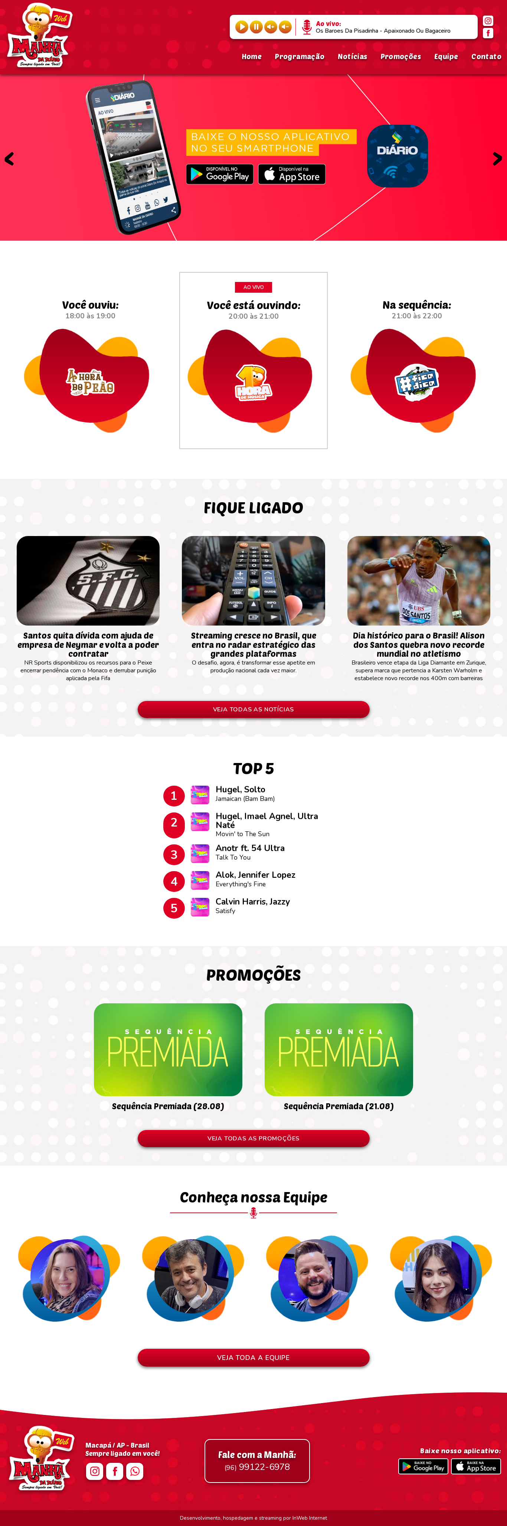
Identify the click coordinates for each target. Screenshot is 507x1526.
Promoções (401, 56)
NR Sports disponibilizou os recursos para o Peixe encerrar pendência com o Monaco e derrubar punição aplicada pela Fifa (88, 656)
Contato (486, 56)
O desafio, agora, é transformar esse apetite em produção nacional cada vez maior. (253, 652)
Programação (299, 56)
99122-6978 (257, 1461)
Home (252, 56)
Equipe (446, 56)
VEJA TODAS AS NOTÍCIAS (253, 709)
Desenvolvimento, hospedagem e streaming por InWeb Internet (253, 1518)
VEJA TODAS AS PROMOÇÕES (253, 1138)
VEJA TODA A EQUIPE (253, 1357)
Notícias (352, 56)
